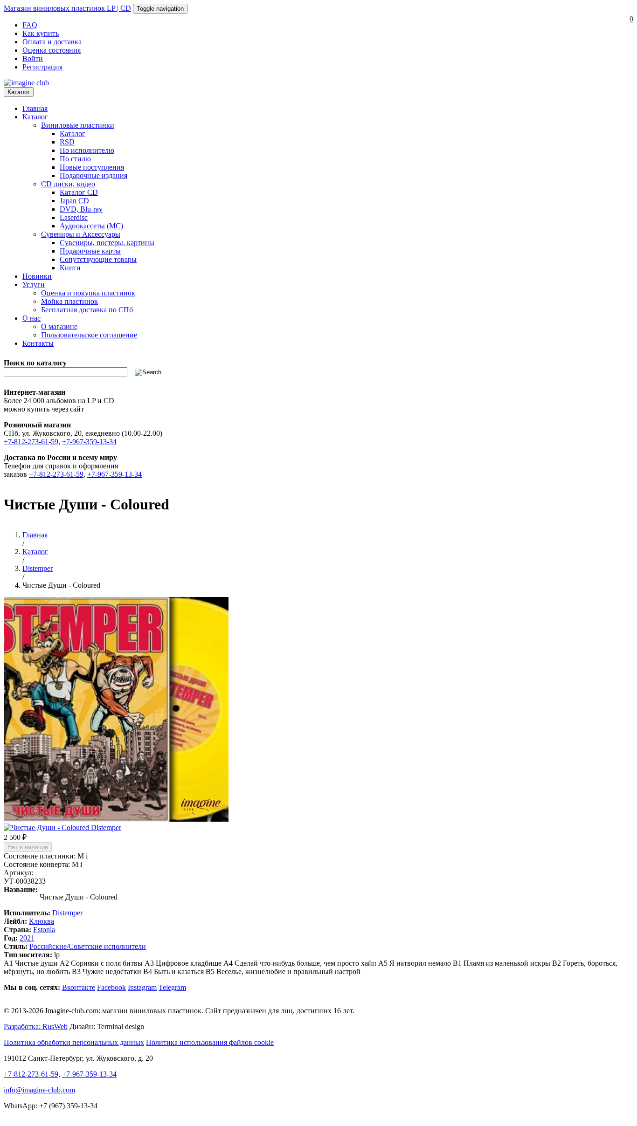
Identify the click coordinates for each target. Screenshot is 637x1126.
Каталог (18, 92)
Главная (35, 108)
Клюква (41, 921)
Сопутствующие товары (98, 259)
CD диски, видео (68, 184)
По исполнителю (87, 150)
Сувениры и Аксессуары (80, 234)
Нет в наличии (27, 847)
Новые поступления (92, 167)
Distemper (67, 913)
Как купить (40, 33)
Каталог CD (79, 192)
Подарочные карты (90, 251)
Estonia (44, 930)
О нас (31, 318)
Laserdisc (74, 217)
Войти (32, 58)
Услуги (33, 284)
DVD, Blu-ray (81, 209)
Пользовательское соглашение (89, 335)
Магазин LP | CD (67, 8)
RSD (67, 142)
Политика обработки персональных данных (74, 1042)
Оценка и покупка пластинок (88, 293)
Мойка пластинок (69, 301)
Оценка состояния (51, 50)
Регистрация (42, 67)
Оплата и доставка (52, 42)
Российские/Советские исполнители (87, 946)
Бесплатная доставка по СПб (87, 310)
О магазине (59, 326)
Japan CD (74, 201)
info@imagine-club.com (39, 1090)
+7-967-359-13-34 (89, 442)
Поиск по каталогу (35, 363)
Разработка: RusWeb (36, 1026)
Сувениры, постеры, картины (107, 243)
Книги (70, 268)
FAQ (29, 25)
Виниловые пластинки (77, 125)
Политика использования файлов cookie (210, 1042)
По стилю (75, 159)
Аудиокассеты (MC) (91, 226)
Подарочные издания (93, 175)
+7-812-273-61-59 (31, 442)
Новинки (37, 276)
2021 (27, 938)
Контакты (38, 343)
